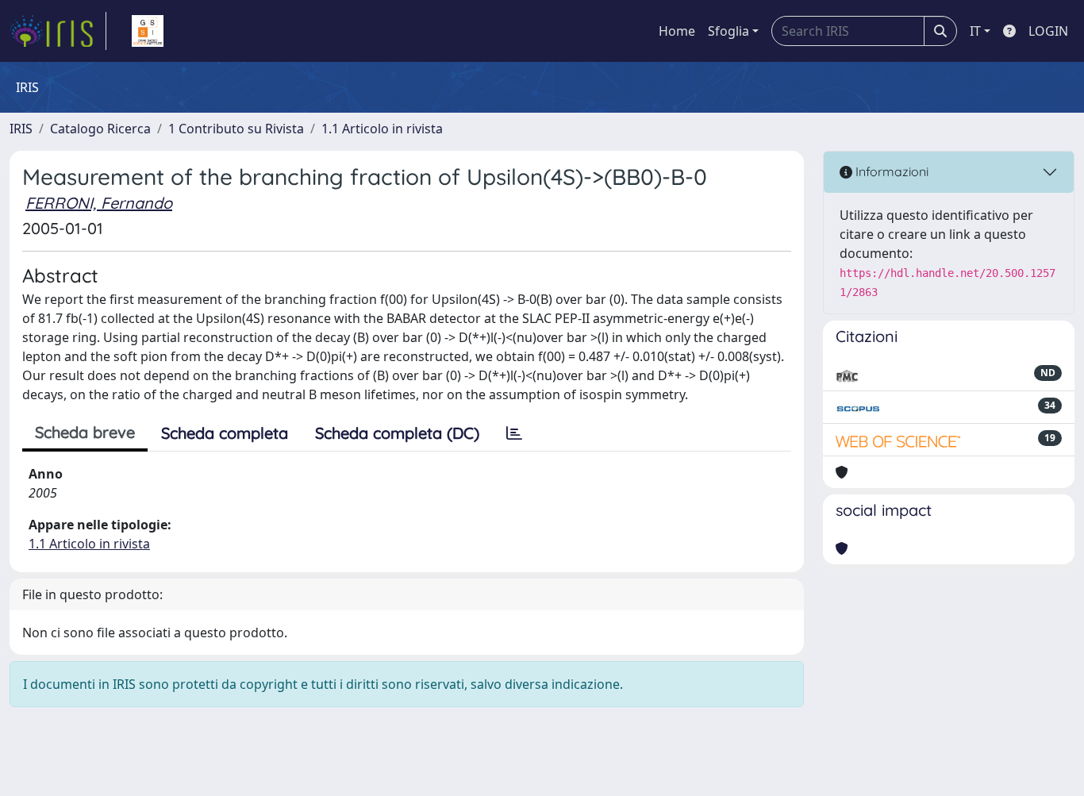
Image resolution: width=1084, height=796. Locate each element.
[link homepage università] (147, 31)
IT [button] (975, 31)
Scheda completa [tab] (224, 433)
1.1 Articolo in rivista (382, 128)
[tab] (514, 433)
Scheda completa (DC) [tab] (397, 433)
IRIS (21, 128)
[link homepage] (58, 31)
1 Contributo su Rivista (236, 128)
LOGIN (1048, 31)
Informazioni (890, 171)
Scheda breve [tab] (85, 432)
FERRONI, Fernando (98, 203)
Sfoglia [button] (728, 31)
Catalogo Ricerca (100, 128)
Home (677, 31)
